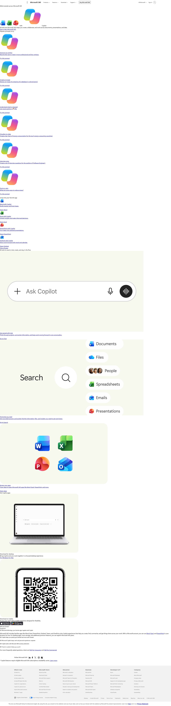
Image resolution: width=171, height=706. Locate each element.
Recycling (133, 698)
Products (45, 2)
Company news (137, 678)
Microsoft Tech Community (116, 683)
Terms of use (109, 698)
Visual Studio (113, 692)
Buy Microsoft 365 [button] (10, 29)
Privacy (102, 698)
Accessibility (137, 689)
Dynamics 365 (89, 678)
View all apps (4, 248)
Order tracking (42, 683)
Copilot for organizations (20, 683)
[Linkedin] (29, 657)
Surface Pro (17, 672)
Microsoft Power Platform (92, 683)
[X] (35, 657)
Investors (136, 683)
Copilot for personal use (20, 686)
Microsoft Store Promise (44, 689)
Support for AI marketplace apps (118, 681)
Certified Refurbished (44, 686)
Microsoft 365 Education (68, 681)
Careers (136, 672)
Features (54, 2)
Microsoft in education (68, 672)
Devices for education (68, 675)
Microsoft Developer (115, 675)
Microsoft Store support (44, 678)
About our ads (141, 698)
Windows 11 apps (18, 692)
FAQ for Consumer (35, 650)
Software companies (115, 689)
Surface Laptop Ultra (19, 678)
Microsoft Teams (89, 686)
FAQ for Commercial (50, 650)
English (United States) (22, 697)
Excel (152, 633)
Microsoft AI (88, 672)
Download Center (43, 675)
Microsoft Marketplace (115, 686)
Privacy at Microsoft (138, 681)
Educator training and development (71, 686)
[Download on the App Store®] (5, 625)
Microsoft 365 (89, 681)
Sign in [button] (2, 29)
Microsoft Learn (114, 678)
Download (63, 2)
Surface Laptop (17, 675)
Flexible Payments (43, 692)
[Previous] (0, 196)
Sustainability (137, 692)
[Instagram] (39, 657)
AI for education (66, 692)
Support (72, 2)
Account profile (42, 672)
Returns (41, 681)
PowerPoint (160, 633)
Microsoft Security (90, 675)
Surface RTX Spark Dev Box (20, 681)
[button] (85, 205)
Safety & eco (125, 698)
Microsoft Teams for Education (70, 678)
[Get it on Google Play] (17, 625)
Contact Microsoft (94, 698)
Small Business (89, 692)
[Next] (2, 196)
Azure (111, 672)
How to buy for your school (69, 683)
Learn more (53, 660)
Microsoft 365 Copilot (90, 689)
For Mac (11, 558)
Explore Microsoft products (20, 689)
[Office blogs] (42, 657)
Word (148, 633)
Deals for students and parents (70, 689)
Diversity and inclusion (139, 686)
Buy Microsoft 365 (85, 2)
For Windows (4, 558)
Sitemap (86, 698)
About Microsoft (138, 675)
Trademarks (117, 698)
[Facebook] (32, 657)
